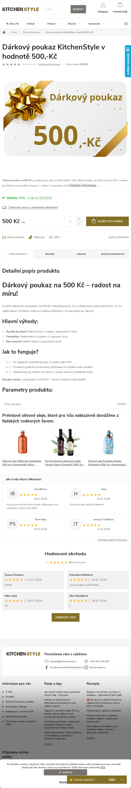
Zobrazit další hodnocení (112, 540)
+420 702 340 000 (99, 661)
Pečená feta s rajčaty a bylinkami (104, 710)
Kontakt (10, 696)
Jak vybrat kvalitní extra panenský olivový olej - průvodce (62, 693)
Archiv (48, 744)
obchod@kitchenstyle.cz (63, 661)
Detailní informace (82, 185)
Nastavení (65, 782)
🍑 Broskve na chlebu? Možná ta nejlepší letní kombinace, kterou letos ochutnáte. (104, 703)
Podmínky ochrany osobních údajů (21, 723)
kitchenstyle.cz (97, 667)
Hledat (78, 9)
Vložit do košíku (110, 221)
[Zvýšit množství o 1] (79, 219)
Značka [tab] (113, 254)
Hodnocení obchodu (65, 554)
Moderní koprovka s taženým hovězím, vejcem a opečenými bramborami (102, 718)
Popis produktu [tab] (18, 254)
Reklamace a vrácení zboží (19, 711)
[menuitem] (12, 24)
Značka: (118, 237)
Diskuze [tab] (81, 254)
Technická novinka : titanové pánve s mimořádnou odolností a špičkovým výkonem (62, 735)
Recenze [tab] (49, 254)
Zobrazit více (65, 617)
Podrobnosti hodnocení (49, 64)
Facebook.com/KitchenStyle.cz (66, 667)
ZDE (103, 767)
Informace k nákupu (16, 706)
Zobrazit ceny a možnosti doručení (33, 207)
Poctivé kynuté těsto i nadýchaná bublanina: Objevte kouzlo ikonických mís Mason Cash (61, 724)
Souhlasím (67, 772)
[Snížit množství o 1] (79, 223)
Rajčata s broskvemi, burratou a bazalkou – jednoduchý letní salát (104, 693)
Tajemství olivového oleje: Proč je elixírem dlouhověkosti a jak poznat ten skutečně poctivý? (61, 713)
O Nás (9, 691)
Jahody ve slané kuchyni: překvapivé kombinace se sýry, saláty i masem (60, 703)
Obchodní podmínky (16, 716)
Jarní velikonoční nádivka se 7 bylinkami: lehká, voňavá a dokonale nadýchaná (102, 729)
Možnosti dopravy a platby (20, 701)
